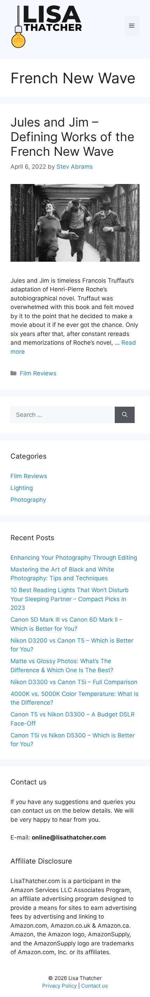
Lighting (21, 487)
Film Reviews (38, 373)
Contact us (94, 985)
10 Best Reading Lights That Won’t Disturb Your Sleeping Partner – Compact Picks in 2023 (69, 598)
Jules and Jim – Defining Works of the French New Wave (72, 137)
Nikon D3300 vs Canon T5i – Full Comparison (73, 681)
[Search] (125, 415)
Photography (28, 499)
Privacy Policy (59, 985)
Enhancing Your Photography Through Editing (73, 557)
